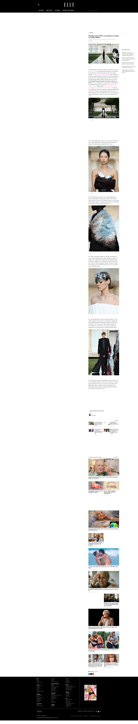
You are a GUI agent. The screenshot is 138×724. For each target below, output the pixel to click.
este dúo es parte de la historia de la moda (101, 74)
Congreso (68, 678)
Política (52, 704)
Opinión (67, 681)
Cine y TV (53, 679)
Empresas (53, 694)
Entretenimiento (40, 705)
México (52, 706)
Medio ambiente (69, 699)
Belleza (49, 10)
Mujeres (52, 701)
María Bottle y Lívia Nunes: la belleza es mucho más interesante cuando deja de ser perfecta (128, 54)
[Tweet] (91, 674)
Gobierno (53, 705)
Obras (52, 699)
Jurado (38, 701)
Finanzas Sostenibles (70, 703)
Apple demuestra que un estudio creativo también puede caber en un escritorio (128, 71)
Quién (38, 684)
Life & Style (39, 703)
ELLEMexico (94, 711)
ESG (52, 700)
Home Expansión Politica (56, 695)
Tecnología (53, 698)
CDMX (67, 679)
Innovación (68, 704)
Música (52, 680)
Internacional (54, 697)
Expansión (53, 693)
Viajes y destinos (40, 697)
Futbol (52, 684)
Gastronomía (39, 695)
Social (67, 700)
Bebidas (38, 696)
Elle (37, 678)
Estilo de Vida (39, 700)
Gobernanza (68, 701)
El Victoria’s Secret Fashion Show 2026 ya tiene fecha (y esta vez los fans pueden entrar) (128, 59)
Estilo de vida (68, 10)
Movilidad (68, 702)
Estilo (38, 704)
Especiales (68, 696)
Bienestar (39, 699)
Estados (67, 680)
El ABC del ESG (68, 705)
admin (90, 413)
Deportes (53, 678)
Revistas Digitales (93, 10)
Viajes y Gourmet (40, 691)
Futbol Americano (55, 686)
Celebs (57, 10)
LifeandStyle (53, 702)
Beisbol (52, 685)
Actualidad (68, 693)
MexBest (38, 694)
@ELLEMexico (93, 415)
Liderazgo (68, 694)
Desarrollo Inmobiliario (71, 686)
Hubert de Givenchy (92, 71)
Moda (41, 10)
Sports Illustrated (55, 683)
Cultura (38, 692)
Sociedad (68, 682)
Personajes (39, 698)
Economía (53, 696)
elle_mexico (97, 711)
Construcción (69, 685)
